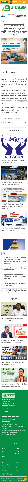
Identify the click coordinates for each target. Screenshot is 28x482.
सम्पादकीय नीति (7, 438)
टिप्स (3, 454)
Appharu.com (22, 480)
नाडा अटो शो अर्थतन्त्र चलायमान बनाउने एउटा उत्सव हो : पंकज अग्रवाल (13, 319)
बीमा (3, 463)
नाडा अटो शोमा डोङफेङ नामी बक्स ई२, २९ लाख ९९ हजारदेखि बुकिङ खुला (13, 183)
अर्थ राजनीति (17, 454)
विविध (16, 456)
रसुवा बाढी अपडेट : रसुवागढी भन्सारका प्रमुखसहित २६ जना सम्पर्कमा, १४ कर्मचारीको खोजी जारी (15, 276)
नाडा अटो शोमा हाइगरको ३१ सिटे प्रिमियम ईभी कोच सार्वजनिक (16, 284)
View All (7, 411)
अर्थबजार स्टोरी (5, 465)
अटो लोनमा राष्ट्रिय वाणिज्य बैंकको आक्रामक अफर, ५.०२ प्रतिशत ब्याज (13, 229)
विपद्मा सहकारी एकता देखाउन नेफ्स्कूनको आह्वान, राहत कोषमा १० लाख (13, 161)
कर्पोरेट (16, 463)
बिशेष (16, 465)
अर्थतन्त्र (16, 470)
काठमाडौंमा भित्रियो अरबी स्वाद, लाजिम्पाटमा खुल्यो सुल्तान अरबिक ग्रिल (15, 291)
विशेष (14, 299)
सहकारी (4, 456)
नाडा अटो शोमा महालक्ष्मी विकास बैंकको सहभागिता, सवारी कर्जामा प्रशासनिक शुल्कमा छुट (12, 206)
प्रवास (3, 468)
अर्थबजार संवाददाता (10, 72)
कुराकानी (17, 449)
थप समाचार (14, 130)
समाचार (4, 451)
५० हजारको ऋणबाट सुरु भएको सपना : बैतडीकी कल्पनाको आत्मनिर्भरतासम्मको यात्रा (14, 385)
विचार (16, 468)
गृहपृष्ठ (3, 449)
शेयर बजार (4, 470)
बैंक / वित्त (17, 451)
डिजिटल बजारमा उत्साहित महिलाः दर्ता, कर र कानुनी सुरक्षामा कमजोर (13, 363)
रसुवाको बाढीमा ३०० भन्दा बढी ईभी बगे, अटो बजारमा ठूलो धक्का (15, 269)
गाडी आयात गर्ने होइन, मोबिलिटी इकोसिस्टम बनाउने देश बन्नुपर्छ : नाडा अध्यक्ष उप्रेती (12, 341)
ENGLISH (4, 2)
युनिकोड (15, 2)
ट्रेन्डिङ (4, 253)
